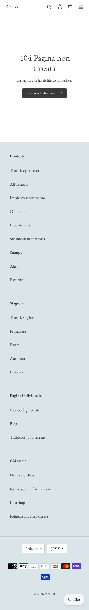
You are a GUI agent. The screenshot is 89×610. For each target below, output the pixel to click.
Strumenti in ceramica (27, 238)
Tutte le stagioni (22, 317)
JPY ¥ (55, 548)
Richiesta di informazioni (30, 488)
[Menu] (80, 6)
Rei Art (13, 6)
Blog (13, 423)
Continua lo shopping (40, 93)
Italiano (32, 548)
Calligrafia (18, 211)
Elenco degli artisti (24, 410)
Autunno (17, 358)
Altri (14, 266)
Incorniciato (20, 225)
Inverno (16, 372)
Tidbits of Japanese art (27, 437)
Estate (15, 344)
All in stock (19, 184)
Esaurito (16, 279)
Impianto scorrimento (27, 197)
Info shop (17, 502)
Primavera (18, 331)
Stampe (16, 252)
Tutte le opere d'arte (26, 170)
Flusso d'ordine (22, 475)
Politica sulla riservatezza (29, 516)
